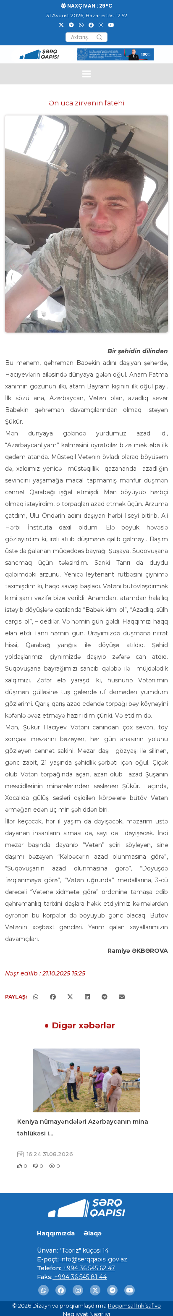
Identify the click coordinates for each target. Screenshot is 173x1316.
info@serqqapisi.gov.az (93, 1259)
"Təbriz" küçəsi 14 (83, 1250)
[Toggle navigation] (87, 73)
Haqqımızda (56, 1233)
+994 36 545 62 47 (88, 1268)
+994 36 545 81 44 (79, 1277)
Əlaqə (93, 1233)
